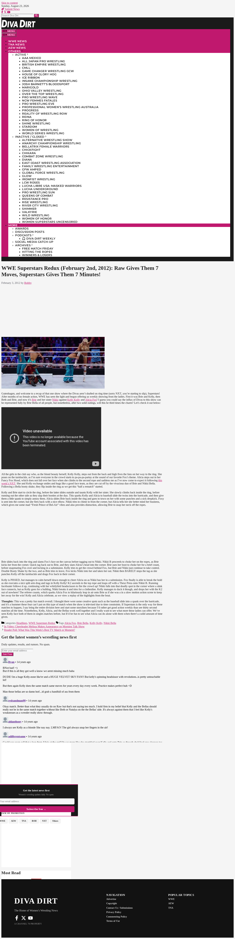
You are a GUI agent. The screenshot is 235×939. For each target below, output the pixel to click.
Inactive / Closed (29, 136)
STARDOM (29, 126)
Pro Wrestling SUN (38, 192)
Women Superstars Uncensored (50, 222)
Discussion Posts (29, 232)
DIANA (27, 159)
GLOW (26, 176)
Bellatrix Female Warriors (45, 146)
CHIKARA (29, 153)
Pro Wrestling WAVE (39, 97)
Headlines (21, 623)
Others (14, 51)
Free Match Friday (38, 248)
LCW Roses (31, 182)
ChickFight (31, 149)
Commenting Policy (116, 916)
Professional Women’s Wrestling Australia (60, 107)
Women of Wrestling (40, 130)
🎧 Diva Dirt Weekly (38, 238)
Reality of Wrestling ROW (44, 113)
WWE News (17, 41)
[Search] (36, 15)
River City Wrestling (40, 205)
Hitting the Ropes (37, 251)
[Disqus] (82, 699)
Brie (34, 399)
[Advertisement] (82, 310)
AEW (171, 903)
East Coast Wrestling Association (51, 163)
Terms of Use (113, 921)
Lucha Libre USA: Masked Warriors (52, 185)
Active (20, 54)
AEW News (17, 47)
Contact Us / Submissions (119, 908)
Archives (23, 245)
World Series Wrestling (43, 133)
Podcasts (23, 235)
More (12, 225)
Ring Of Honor (34, 120)
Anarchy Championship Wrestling (51, 143)
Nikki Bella (110, 623)
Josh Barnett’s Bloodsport (46, 84)
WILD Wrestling (35, 215)
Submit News (12, 9)
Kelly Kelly (73, 399)
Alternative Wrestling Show (47, 140)
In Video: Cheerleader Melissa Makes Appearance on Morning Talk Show (44, 626)
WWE (171, 899)
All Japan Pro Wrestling (43, 61)
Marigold (30, 87)
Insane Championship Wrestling (49, 81)
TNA (170, 908)
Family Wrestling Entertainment (50, 166)
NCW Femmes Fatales (39, 100)
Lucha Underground (40, 189)
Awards (22, 228)
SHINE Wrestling (36, 123)
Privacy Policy (113, 912)
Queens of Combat (37, 195)
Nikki (55, 399)
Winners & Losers (37, 255)
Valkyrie (29, 212)
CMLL (26, 67)
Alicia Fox (91, 399)
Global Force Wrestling (43, 172)
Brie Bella (82, 623)
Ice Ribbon (31, 77)
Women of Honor (37, 218)
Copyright (111, 903)
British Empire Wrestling (44, 64)
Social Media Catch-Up (34, 241)
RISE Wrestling (35, 202)
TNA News (16, 44)
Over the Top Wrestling (42, 94)
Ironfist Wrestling (38, 179)
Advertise (111, 899)
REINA (27, 117)
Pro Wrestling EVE (38, 103)
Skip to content (9, 2)
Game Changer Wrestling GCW (48, 71)
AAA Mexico (31, 58)
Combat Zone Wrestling (42, 156)
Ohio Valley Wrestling (41, 90)
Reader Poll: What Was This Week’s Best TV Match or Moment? (39, 629)
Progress (30, 110)
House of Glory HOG (39, 74)
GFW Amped (31, 169)
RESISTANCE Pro (35, 199)
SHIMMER (29, 208)
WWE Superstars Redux (42, 623)
